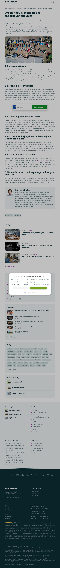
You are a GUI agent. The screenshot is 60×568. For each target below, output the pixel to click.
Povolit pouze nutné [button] (20, 287)
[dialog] (30, 284)
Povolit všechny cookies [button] (38, 288)
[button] (30, 292)
